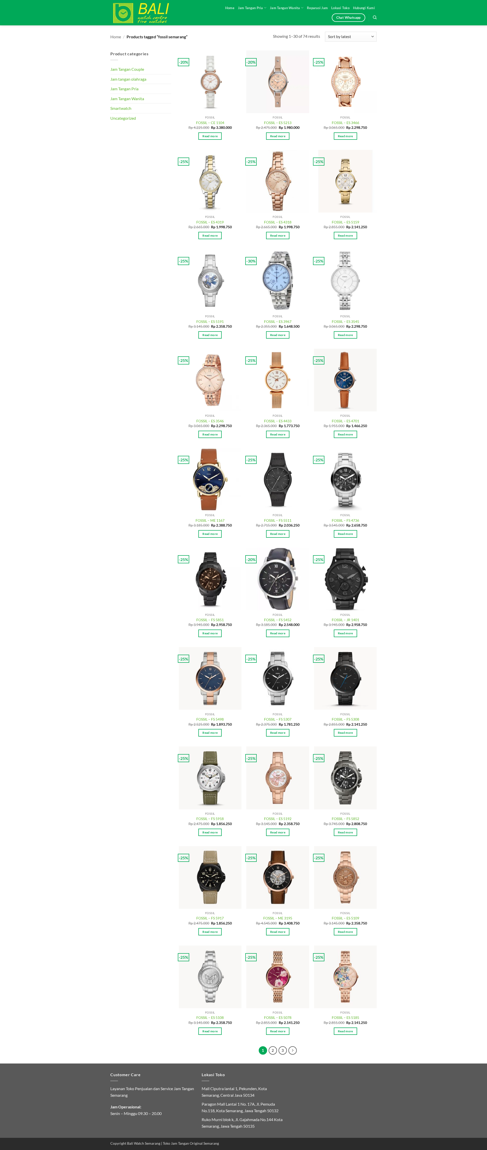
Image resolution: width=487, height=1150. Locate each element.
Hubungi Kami (364, 8)
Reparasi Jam (317, 8)
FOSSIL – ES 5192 (277, 818)
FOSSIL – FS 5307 (277, 719)
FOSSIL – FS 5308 (345, 719)
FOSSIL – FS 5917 (210, 918)
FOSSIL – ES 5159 (345, 222)
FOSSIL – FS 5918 (210, 818)
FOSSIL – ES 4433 (277, 421)
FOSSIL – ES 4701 (345, 421)
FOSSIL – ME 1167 (210, 520)
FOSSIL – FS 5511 (277, 520)
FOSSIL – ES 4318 (277, 222)
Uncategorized (123, 118)
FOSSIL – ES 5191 (210, 321)
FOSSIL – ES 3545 (345, 321)
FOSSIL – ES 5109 (345, 918)
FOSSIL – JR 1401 (345, 620)
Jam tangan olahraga (128, 79)
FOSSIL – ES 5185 (345, 1017)
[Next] (292, 1050)
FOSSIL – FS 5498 (210, 719)
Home (229, 8)
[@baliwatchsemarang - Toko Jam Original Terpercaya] (145, 12)
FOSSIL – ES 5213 (277, 122)
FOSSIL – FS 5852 (345, 818)
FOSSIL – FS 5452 (277, 620)
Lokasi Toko (340, 8)
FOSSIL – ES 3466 (345, 122)
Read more (210, 136)
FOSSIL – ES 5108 (210, 1017)
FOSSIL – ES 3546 (210, 421)
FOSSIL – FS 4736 (345, 520)
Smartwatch (120, 108)
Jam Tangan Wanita (285, 8)
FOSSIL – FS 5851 (210, 620)
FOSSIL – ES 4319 (210, 222)
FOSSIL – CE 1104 (210, 122)
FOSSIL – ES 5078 (277, 1017)
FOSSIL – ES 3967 (277, 321)
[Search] (375, 17)
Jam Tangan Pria (250, 8)
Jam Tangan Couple (127, 69)
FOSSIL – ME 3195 (277, 918)
